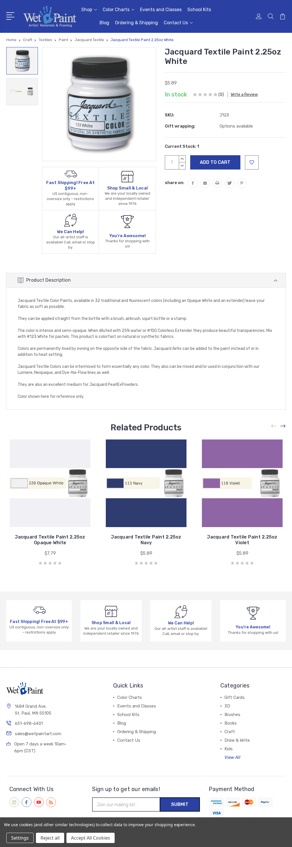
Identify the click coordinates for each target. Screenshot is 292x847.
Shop (86, 9)
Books (230, 723)
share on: (174, 182)
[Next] (283, 426)
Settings (20, 838)
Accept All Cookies (90, 838)
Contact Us (176, 22)
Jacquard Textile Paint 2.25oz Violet (242, 539)
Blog (104, 22)
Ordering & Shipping (136, 22)
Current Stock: (182, 146)
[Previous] (274, 426)
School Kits (199, 9)
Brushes (232, 714)
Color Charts (116, 9)
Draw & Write (237, 740)
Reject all (50, 838)
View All (232, 757)
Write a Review (244, 94)
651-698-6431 (29, 723)
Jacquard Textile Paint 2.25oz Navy (146, 539)
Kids (228, 748)
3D (227, 706)
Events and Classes (161, 9)
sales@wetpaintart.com (38, 733)
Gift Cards (234, 697)
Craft (229, 731)
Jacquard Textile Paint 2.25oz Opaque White (50, 539)
